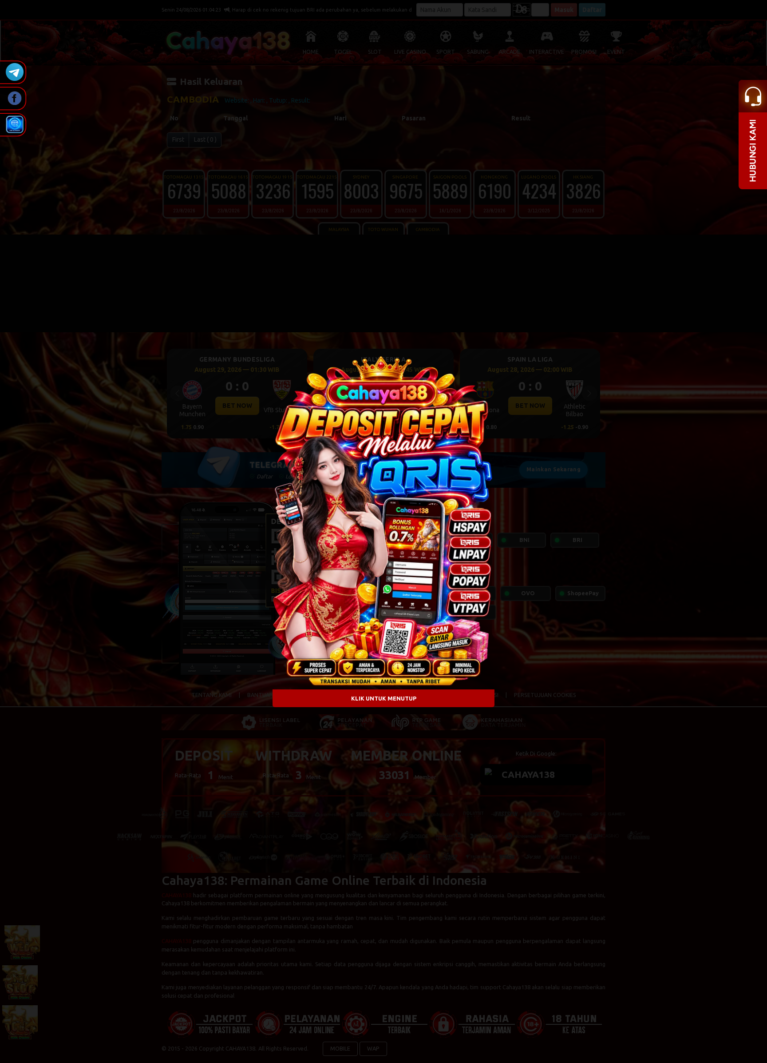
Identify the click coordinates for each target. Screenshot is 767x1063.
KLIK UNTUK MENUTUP (383, 698)
